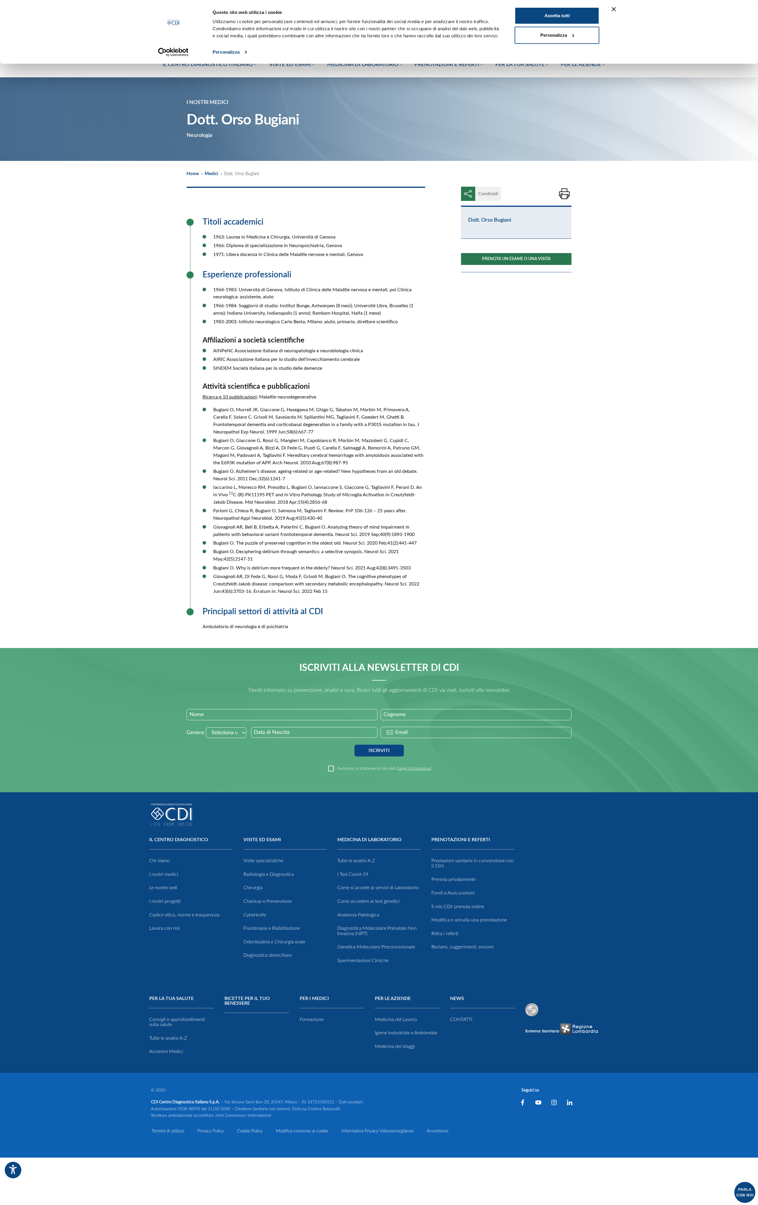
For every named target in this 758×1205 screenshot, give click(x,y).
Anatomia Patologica (358, 915)
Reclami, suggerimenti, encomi (462, 947)
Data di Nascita (272, 732)
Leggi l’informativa (414, 768)
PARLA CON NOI (745, 1192)
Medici (211, 174)
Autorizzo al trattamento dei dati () (384, 768)
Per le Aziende (393, 998)
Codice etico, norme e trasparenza (184, 915)
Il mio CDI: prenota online (457, 906)
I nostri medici (163, 874)
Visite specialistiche (263, 860)
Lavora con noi (164, 928)
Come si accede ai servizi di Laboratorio (378, 887)
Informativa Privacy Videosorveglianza (377, 1131)
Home (193, 174)
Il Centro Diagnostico (178, 839)
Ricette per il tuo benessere (247, 1001)
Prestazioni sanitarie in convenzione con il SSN (472, 863)
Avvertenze (438, 1131)
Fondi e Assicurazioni (453, 893)
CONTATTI (461, 1019)
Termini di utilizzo (168, 1131)
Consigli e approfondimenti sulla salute (177, 1022)
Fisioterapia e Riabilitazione (271, 928)
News (457, 998)
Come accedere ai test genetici (368, 901)
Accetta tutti (557, 15)
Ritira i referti (444, 933)
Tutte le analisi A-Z (356, 860)
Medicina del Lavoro (396, 1019)
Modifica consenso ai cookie (302, 1131)
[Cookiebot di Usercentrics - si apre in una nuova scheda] (173, 52)
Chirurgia (253, 887)
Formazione (312, 1019)
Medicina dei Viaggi (395, 1046)
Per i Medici (314, 998)
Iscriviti (379, 750)
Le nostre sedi (163, 887)
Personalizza (226, 52)
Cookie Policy (250, 1131)
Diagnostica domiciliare (267, 955)
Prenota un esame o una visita (516, 259)
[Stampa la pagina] (564, 194)
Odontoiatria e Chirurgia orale (274, 942)
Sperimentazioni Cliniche (362, 960)
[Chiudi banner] (614, 9)
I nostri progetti (165, 901)
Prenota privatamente (453, 879)
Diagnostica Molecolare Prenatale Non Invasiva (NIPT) (377, 931)
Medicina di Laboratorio (369, 839)
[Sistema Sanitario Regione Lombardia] (561, 1028)
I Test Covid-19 (352, 874)
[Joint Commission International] (531, 1009)
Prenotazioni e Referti (460, 839)
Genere (195, 732)
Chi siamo (159, 860)
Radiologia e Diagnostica (268, 874)
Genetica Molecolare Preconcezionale (376, 947)
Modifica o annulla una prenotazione (469, 920)
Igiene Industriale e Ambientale (406, 1032)
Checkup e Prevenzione (267, 901)
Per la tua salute (171, 998)
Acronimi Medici (166, 1051)
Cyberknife (254, 915)
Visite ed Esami (262, 839)
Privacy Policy (210, 1131)
